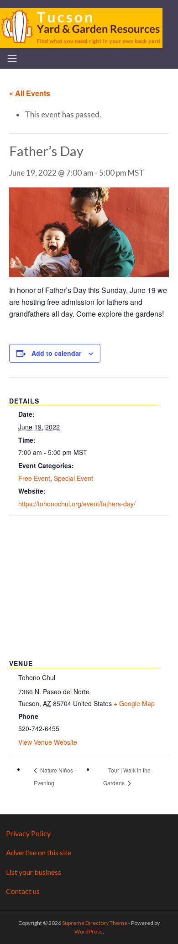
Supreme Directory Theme (95, 922)
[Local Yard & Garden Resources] (81, 27)
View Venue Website (47, 742)
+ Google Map (134, 703)
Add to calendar (56, 353)
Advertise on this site (38, 852)
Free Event (34, 478)
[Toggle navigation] (12, 58)
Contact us (23, 891)
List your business (33, 872)
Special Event (73, 478)
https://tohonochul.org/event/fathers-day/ (77, 503)
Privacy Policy (28, 833)
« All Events (29, 93)
